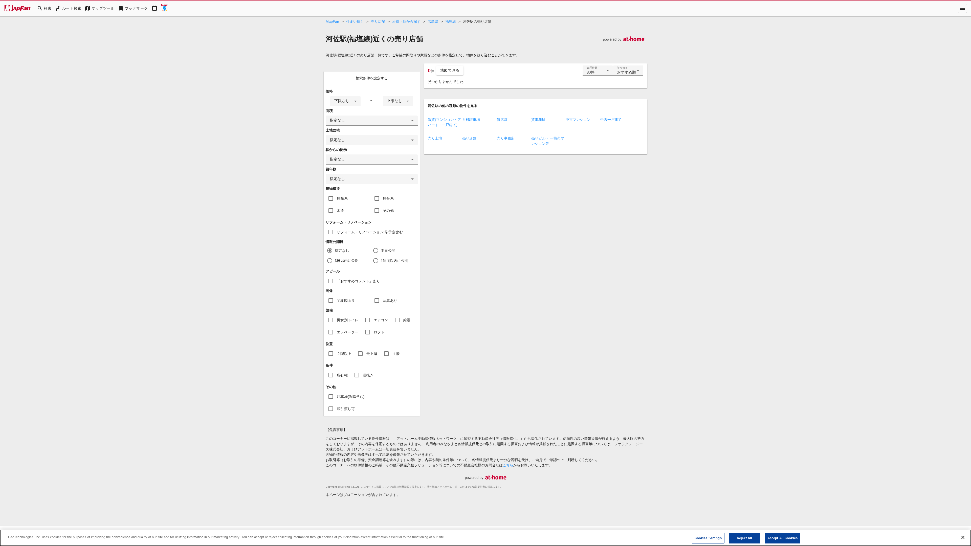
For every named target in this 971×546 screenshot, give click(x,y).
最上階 (371, 354)
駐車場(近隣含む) (351, 397)
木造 (340, 211)
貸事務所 (538, 120)
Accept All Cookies (782, 538)
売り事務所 (506, 138)
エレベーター (348, 332)
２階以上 (344, 354)
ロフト (379, 332)
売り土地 (435, 138)
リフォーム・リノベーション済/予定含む (370, 232)
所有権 (342, 375)
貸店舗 (502, 120)
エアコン (381, 320)
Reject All (744, 538)
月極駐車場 (471, 120)
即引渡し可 (346, 409)
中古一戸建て (611, 120)
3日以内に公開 (347, 261)
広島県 (433, 21)
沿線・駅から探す (406, 21)
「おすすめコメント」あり (358, 281)
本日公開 (388, 250)
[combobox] (345, 101)
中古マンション (578, 120)
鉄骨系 (388, 198)
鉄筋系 (342, 198)
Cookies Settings (708, 538)
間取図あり (346, 301)
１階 (396, 354)
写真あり (390, 301)
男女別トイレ (348, 320)
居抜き (368, 375)
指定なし (342, 250)
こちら (508, 465)
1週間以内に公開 (394, 261)
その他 (388, 211)
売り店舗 (378, 21)
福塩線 (450, 21)
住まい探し (355, 21)
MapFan (332, 21)
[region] (485, 538)
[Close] (962, 537)
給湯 (407, 320)
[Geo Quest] (165, 8)
